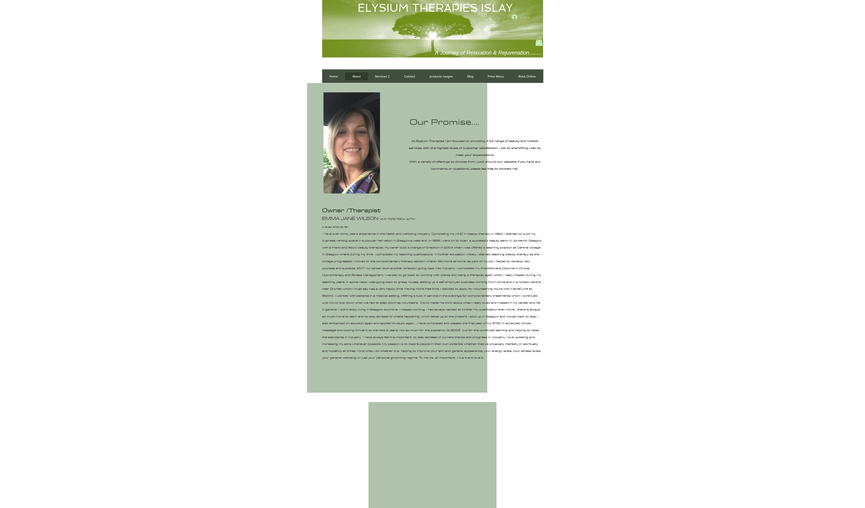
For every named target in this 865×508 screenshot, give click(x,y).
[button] (539, 41)
